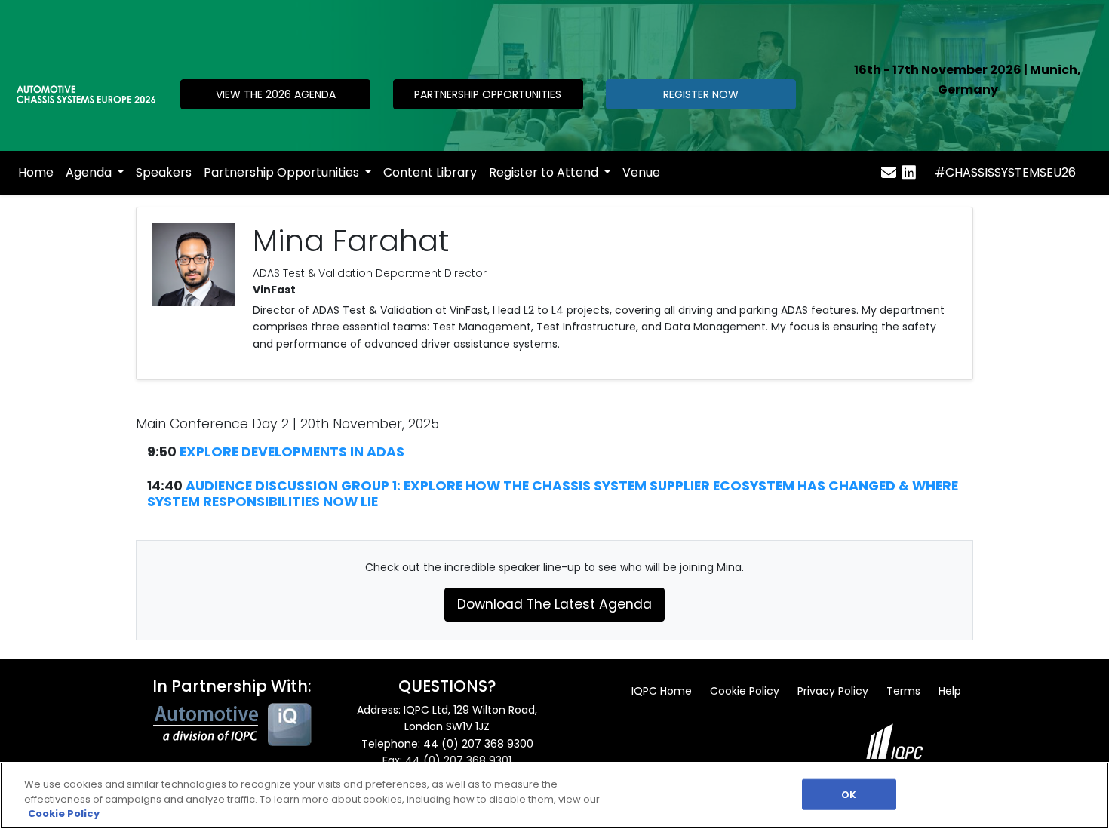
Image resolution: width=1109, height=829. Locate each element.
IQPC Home (661, 691)
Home (36, 172)
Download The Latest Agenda (554, 604)
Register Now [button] (701, 94)
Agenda (90, 172)
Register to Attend (545, 172)
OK (848, 794)
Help (950, 691)
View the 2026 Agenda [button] (276, 94)
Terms (903, 691)
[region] (554, 795)
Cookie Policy (744, 691)
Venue (641, 172)
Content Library (430, 172)
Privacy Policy (832, 691)
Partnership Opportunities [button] (487, 94)
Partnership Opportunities (283, 172)
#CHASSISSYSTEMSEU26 (1005, 172)
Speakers (164, 172)
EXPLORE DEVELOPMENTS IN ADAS (292, 452)
